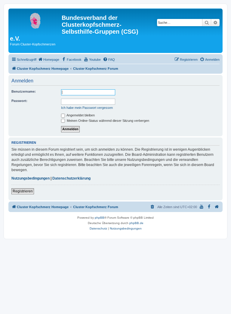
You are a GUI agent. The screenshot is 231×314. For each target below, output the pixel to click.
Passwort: (19, 101)
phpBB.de (136, 223)
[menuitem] (48, 59)
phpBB (99, 217)
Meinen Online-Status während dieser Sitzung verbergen (107, 120)
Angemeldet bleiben (80, 115)
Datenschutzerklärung (71, 178)
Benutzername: (23, 91)
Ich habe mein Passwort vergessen (87, 107)
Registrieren (23, 191)
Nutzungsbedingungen (30, 178)
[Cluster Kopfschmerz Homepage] (36, 19)
